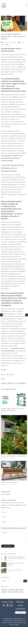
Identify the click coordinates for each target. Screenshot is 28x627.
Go (25, 580)
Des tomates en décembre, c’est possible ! (13, 456)
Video (21, 591)
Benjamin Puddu (21, 622)
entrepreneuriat (19, 589)
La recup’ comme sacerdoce (9, 482)
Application (4, 589)
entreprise (10, 383)
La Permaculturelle (11, 79)
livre (16, 383)
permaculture (22, 383)
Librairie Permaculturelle (17, 136)
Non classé (13, 42)
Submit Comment (8, 546)
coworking (4, 383)
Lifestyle (5, 42)
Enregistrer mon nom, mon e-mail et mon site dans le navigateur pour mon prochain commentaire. (14, 528)
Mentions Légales (14, 624)
